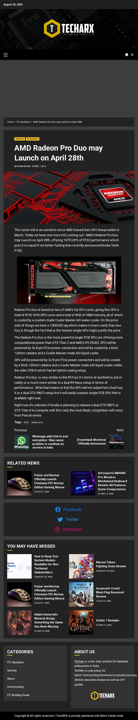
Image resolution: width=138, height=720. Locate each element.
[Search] (132, 54)
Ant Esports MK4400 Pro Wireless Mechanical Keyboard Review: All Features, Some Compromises (112, 481)
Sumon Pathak (24, 166)
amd (26, 422)
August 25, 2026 (44, 577)
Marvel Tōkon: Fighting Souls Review (111, 564)
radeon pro (37, 422)
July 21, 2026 (43, 492)
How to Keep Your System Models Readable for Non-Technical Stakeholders (46, 564)
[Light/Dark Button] (124, 54)
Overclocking (15, 687)
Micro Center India (111, 715)
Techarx (79, 661)
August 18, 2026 (106, 571)
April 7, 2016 (40, 166)
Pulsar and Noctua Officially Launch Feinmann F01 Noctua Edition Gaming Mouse (49, 481)
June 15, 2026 (105, 625)
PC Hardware (32, 139)
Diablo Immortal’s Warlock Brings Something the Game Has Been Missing (48, 620)
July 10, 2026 (104, 601)
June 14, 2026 (106, 494)
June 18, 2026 (43, 631)
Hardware (19, 139)
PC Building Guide (18, 695)
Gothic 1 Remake (107, 620)
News (11, 678)
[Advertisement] (69, 87)
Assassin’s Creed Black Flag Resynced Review (110, 592)
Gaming (12, 670)
